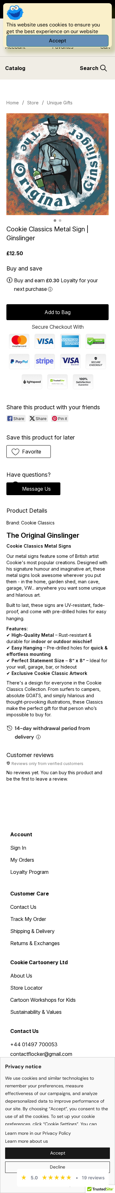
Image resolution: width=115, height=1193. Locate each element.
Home (12, 102)
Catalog (15, 68)
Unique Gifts (60, 102)
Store (33, 102)
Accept (57, 40)
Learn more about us (26, 1141)
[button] (28, 451)
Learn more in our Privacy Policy (38, 1133)
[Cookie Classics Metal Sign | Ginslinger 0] (57, 164)
